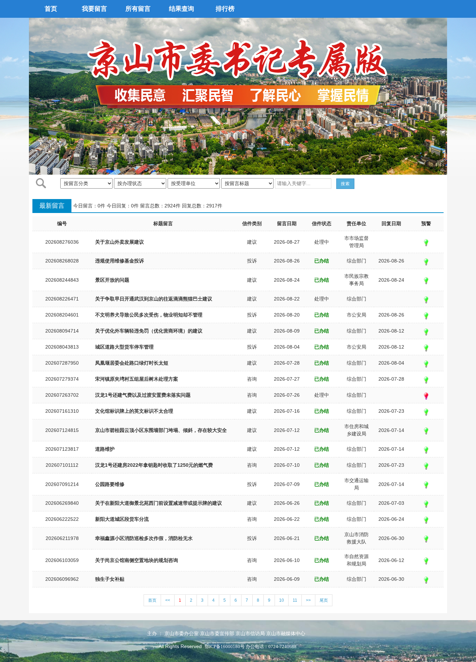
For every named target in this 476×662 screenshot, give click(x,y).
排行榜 (225, 8)
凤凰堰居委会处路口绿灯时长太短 (131, 363)
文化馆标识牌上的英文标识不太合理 (134, 411)
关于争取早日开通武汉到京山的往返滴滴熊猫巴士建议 (153, 299)
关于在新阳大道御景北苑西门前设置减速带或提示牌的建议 (158, 503)
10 (281, 600)
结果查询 (181, 8)
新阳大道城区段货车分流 (122, 519)
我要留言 (94, 8)
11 (295, 600)
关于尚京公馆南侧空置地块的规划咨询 (136, 560)
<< (167, 600)
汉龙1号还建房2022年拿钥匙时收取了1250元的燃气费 (154, 465)
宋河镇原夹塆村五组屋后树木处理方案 (136, 379)
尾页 (324, 600)
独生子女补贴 (109, 579)
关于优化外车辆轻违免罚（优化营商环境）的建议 (148, 331)
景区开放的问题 (112, 280)
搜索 (345, 183)
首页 (51, 8)
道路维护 (105, 449)
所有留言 (138, 8)
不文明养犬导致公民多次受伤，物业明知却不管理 (148, 315)
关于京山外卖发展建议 (119, 242)
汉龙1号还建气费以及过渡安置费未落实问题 (143, 395)
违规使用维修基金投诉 (119, 261)
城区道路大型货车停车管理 (124, 347)
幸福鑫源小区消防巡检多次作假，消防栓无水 (144, 538)
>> (308, 600)
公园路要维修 (109, 484)
